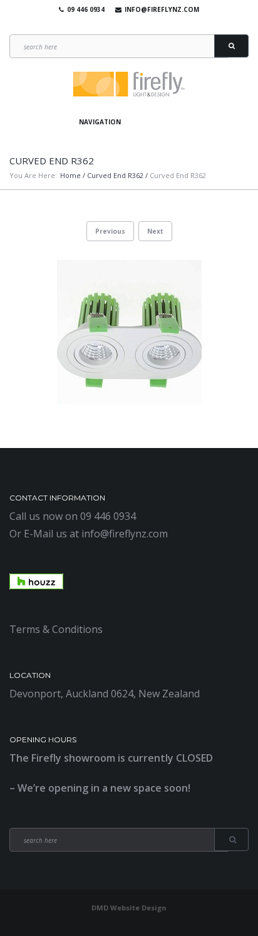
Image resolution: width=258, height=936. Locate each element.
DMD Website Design (129, 907)
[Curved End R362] (129, 332)
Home (70, 175)
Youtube (126, 25)
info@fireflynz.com (162, 9)
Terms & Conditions (56, 629)
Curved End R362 (115, 175)
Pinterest (144, 25)
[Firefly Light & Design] (129, 84)
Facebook (108, 25)
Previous (110, 231)
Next (155, 231)
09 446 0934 (86, 9)
